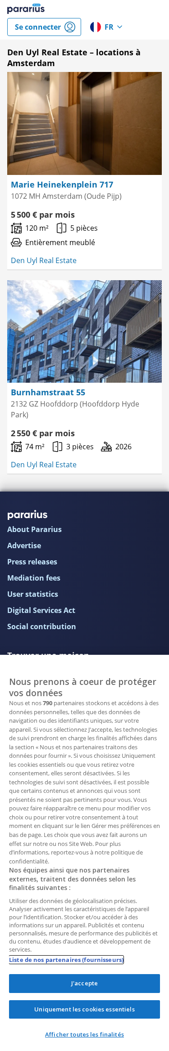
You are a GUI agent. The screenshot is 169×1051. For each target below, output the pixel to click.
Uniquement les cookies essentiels (84, 1009)
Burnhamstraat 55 (48, 392)
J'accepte (84, 983)
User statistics (32, 594)
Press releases (32, 562)
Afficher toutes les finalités (84, 1034)
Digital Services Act (41, 610)
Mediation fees (33, 578)
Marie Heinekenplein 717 (62, 184)
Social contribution (41, 626)
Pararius (26, 9)
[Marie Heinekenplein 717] (84, 123)
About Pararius (34, 529)
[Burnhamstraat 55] (84, 331)
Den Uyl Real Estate (44, 260)
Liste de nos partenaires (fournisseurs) (66, 960)
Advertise (24, 545)
